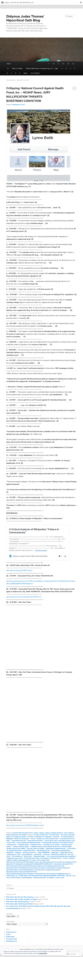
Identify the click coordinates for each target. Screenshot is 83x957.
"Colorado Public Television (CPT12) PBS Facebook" (58, 842)
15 (7, 68)
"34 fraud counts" (54, 835)
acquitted (15, 860)
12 (63, 64)
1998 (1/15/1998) (17, 68)
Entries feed (10, 936)
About (25, 73)
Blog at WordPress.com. (27, 949)
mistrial (13, 878)
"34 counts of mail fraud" (40, 835)
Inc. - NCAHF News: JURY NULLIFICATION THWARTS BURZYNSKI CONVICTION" (40, 876)
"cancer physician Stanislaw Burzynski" (28, 842)
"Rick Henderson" (17, 856)
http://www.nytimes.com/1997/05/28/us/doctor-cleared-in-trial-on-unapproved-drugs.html (33, 870)
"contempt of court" (36, 844)
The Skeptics (23, 835)
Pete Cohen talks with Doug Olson (17, 901)
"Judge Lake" (54, 852)
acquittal (9, 860)
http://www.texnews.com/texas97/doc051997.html (23, 597)
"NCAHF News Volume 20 (58, 854)
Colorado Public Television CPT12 (22, 833)
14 (73, 64)
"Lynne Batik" (37, 854)
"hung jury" (18, 852)
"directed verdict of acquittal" (35, 848)
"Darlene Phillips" (66, 846)
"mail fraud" (46, 854)
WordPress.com (11, 941)
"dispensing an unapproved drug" (55, 848)
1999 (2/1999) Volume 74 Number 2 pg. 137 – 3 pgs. (42, 68)
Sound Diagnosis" (27, 878)
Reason (18, 878)
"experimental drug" (29, 850)
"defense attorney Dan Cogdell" (16, 848)
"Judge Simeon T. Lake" (13, 854)
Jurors (8, 878)
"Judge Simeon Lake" (66, 852)
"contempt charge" (23, 844)
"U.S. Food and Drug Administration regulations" (61, 856)
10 (53, 64)
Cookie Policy (43, 953)
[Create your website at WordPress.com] (41, 2)
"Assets (32, 839)
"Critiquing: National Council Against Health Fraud (45, 846)
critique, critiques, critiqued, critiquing (45, 833)
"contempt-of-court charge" (51, 844)
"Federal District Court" (43, 850)
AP (30, 860)
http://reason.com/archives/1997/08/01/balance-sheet (25, 825)
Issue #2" (69, 876)
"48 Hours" (56, 837)
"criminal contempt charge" (20, 846)
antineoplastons (23, 860)
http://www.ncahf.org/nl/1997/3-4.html (19, 570)
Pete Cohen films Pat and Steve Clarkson (20, 897)
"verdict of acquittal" (68, 858)
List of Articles (35, 73)
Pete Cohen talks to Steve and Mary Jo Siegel (21, 899)
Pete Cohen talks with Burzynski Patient (19, 904)
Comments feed (11, 939)
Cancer (34, 860)
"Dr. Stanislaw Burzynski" (14, 850)
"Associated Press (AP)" (18, 841)
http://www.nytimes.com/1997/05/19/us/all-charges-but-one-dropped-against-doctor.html (37, 866)
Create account (11, 932)
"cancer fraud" (10, 842)
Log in (8, 934)
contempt (43, 860)
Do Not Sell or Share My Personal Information (49, 949)
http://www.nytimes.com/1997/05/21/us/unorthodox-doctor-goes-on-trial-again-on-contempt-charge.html (38, 868)
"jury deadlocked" (27, 854)
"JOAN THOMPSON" (43, 852)
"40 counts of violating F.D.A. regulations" (39, 837)
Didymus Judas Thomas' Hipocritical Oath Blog (25, 18)
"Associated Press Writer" (35, 841)
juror (74, 876)
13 (68, 64)
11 (58, 64)
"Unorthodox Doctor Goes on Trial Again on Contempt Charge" (42, 858)
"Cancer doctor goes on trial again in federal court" (59, 841)
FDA (48, 860)
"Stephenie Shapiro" (39, 856)
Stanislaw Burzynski (39, 878)
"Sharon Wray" (28, 856)
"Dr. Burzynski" (71, 848)
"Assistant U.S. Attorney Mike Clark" (47, 839)
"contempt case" (11, 844)
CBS (38, 860)
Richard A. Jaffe (62, 833)
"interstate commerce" (29, 852)
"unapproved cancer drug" (14, 858)
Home (9, 64)
